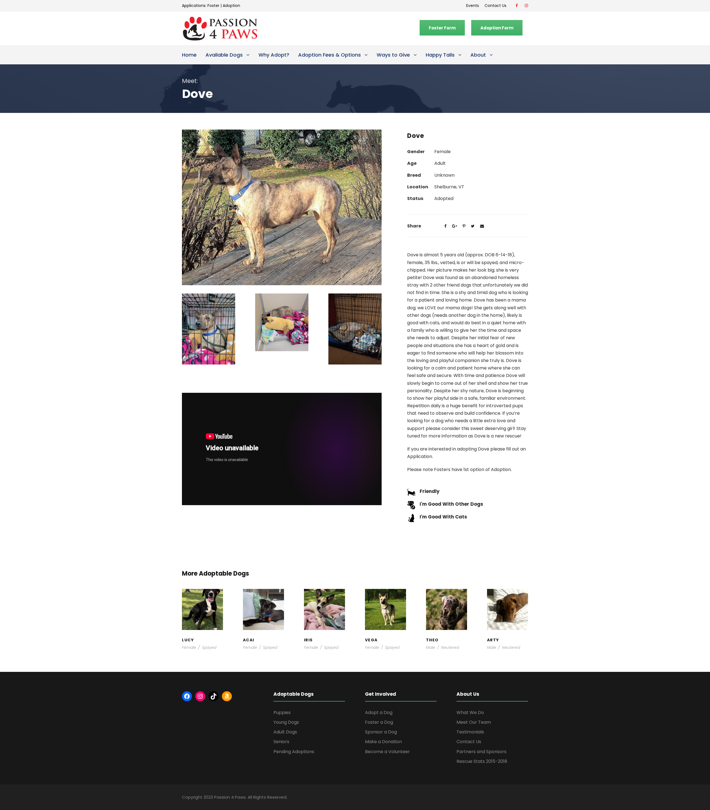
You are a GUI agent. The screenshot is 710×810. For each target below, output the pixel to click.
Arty (507, 603)
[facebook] (517, 5)
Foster (213, 5)
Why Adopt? (273, 54)
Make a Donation (383, 741)
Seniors (281, 741)
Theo (446, 600)
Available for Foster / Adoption (202, 614)
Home (189, 54)
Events (472, 5)
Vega (385, 605)
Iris (324, 600)
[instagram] (526, 5)
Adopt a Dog (378, 712)
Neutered (450, 647)
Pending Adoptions (293, 751)
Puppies (282, 712)
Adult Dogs (285, 732)
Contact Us (497, 5)
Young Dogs (509, 627)
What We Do (470, 712)
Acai (263, 600)
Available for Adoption (386, 622)
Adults (383, 611)
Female (189, 647)
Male (430, 647)
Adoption (231, 5)
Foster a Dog (379, 722)
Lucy (202, 600)
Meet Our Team (474, 722)
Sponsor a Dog (381, 732)
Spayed (209, 647)
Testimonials (470, 732)
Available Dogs (224, 54)
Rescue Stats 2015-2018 (482, 761)
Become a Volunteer (387, 751)
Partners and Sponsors (481, 751)
